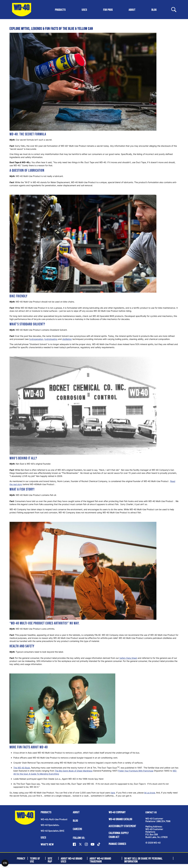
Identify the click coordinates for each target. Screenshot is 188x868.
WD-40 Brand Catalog (120, 819)
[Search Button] (173, 9)
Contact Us (151, 812)
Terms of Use (35, 858)
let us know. (150, 792)
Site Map (50, 858)
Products (46, 812)
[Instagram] (86, 844)
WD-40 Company (117, 812)
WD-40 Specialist (50, 825)
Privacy (21, 858)
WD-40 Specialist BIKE (52, 830)
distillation (67, 339)
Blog (75, 820)
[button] (60, 9)
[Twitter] (80, 844)
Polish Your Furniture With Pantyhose (135, 770)
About (76, 812)
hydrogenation (36, 339)
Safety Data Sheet (128, 658)
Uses (43, 837)
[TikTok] (98, 844)
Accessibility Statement (122, 826)
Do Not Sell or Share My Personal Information (143, 858)
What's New (47, 844)
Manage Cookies (117, 843)
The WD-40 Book (21, 767)
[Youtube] (92, 844)
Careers (77, 829)
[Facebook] (74, 844)
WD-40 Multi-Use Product (54, 819)
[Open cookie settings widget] (5, 863)
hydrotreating (50, 339)
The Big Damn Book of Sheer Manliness (73, 770)
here (113, 792)
